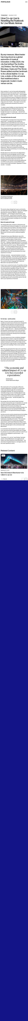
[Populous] (6, 2)
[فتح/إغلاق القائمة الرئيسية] (26, 2)
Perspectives (4, 15)
